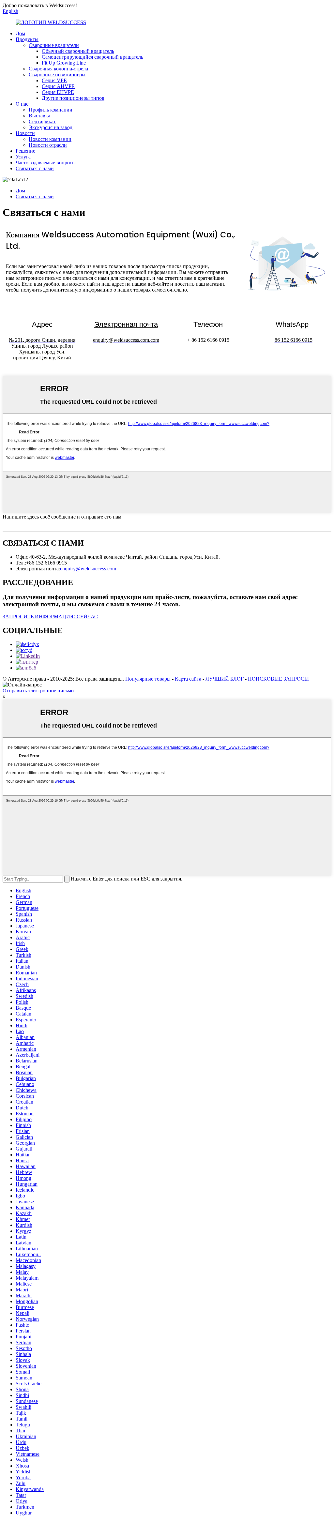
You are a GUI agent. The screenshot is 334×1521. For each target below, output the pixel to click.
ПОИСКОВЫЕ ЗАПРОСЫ (278, 679)
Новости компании (50, 139)
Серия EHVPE (58, 92)
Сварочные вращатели (54, 45)
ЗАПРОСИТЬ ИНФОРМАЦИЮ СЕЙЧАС (50, 616)
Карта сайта (188, 679)
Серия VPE (54, 80)
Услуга (23, 156)
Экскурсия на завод (50, 127)
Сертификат (42, 121)
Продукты (27, 39)
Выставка (39, 115)
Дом (20, 33)
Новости (25, 133)
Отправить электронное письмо (38, 690)
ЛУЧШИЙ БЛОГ (224, 679)
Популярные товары (148, 679)
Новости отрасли (48, 145)
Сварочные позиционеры (57, 74)
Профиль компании (50, 110)
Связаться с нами (35, 168)
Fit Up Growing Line (64, 63)
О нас (22, 104)
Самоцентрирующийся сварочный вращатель (92, 57)
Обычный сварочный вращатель (78, 51)
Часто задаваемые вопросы (46, 162)
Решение (25, 151)
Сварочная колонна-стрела (58, 68)
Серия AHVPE (58, 86)
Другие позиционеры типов (73, 98)
